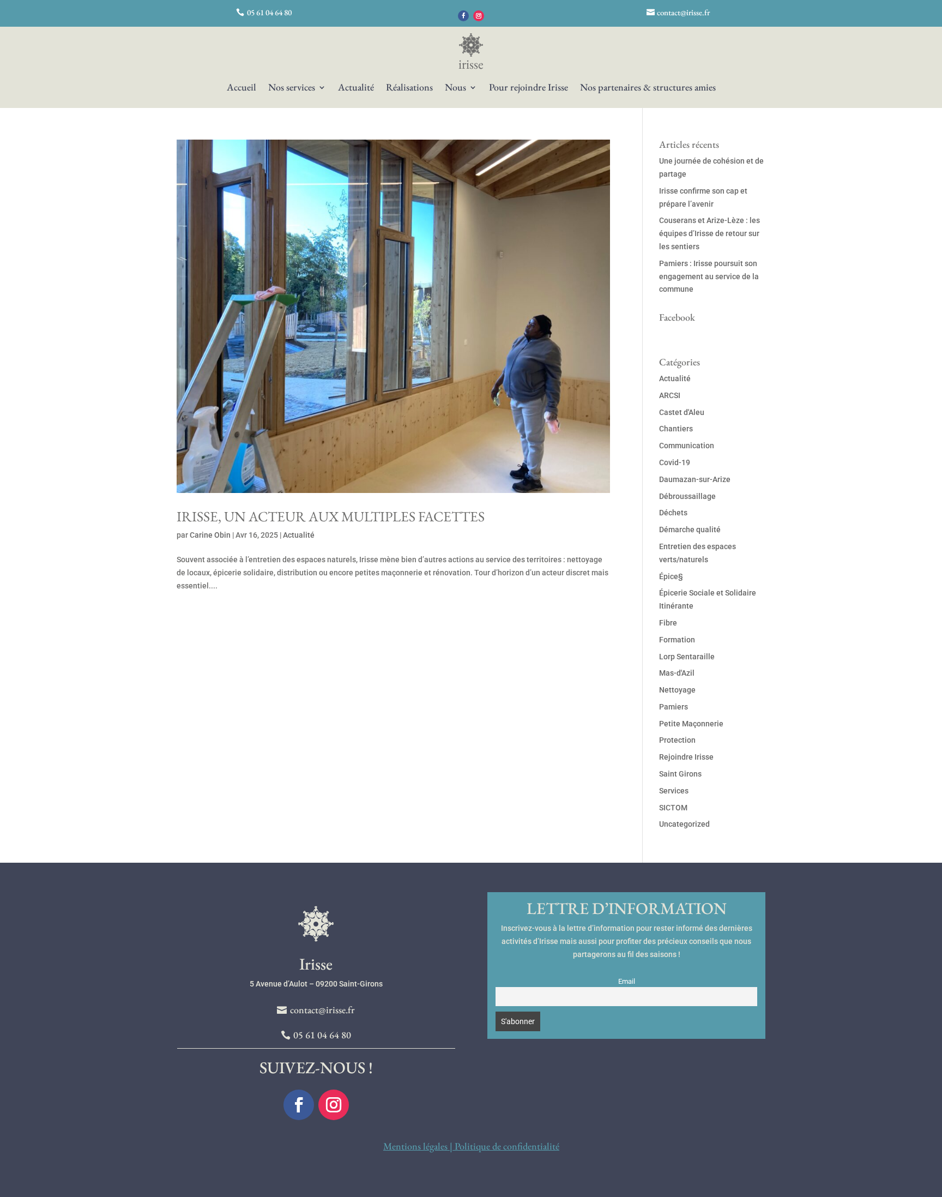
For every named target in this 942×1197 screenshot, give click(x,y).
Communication (686, 445)
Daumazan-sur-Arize (694, 479)
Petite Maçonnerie (691, 723)
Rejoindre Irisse (686, 757)
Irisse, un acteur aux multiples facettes (331, 516)
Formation (677, 639)
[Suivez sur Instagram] (478, 15)
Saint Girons (680, 773)
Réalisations (409, 88)
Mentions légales (415, 1146)
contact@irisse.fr (683, 12)
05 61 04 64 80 (269, 12)
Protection (677, 740)
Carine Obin (210, 535)
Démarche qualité (690, 529)
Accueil (241, 88)
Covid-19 (674, 462)
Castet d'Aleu (681, 412)
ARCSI (669, 395)
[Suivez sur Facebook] (463, 15)
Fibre (668, 622)
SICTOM (673, 807)
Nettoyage (677, 689)
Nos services (291, 88)
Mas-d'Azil (677, 673)
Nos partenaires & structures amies (648, 88)
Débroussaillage (687, 496)
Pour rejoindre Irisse (528, 88)
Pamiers (673, 706)
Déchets (673, 512)
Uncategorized (684, 824)
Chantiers (676, 428)
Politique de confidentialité (507, 1146)
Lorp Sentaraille (687, 656)
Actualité (356, 88)
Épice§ (671, 576)
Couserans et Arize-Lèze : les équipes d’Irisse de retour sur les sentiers (709, 233)
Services (674, 790)
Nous (455, 88)
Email (626, 981)
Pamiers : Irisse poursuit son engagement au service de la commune (709, 276)
